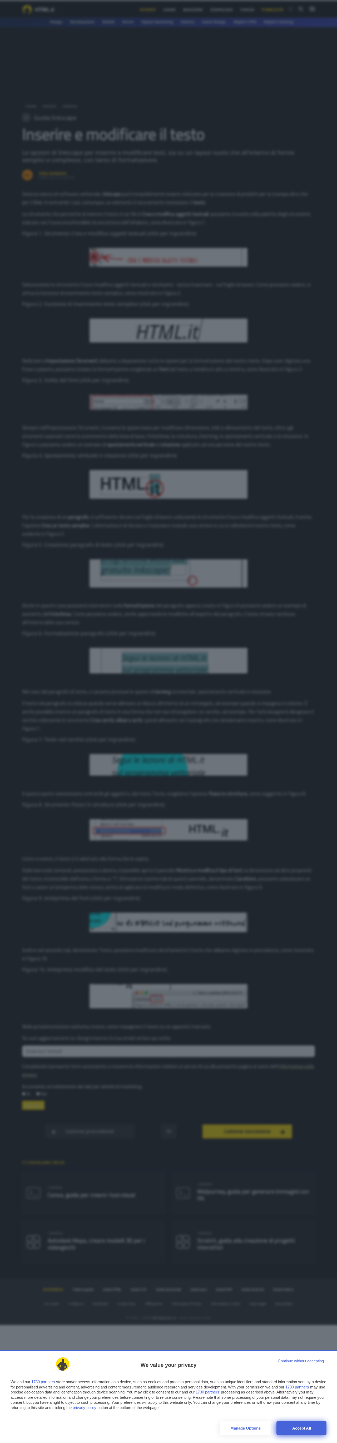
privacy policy (84, 1407)
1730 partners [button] (43, 1382)
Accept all (301, 1428)
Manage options (245, 1428)
